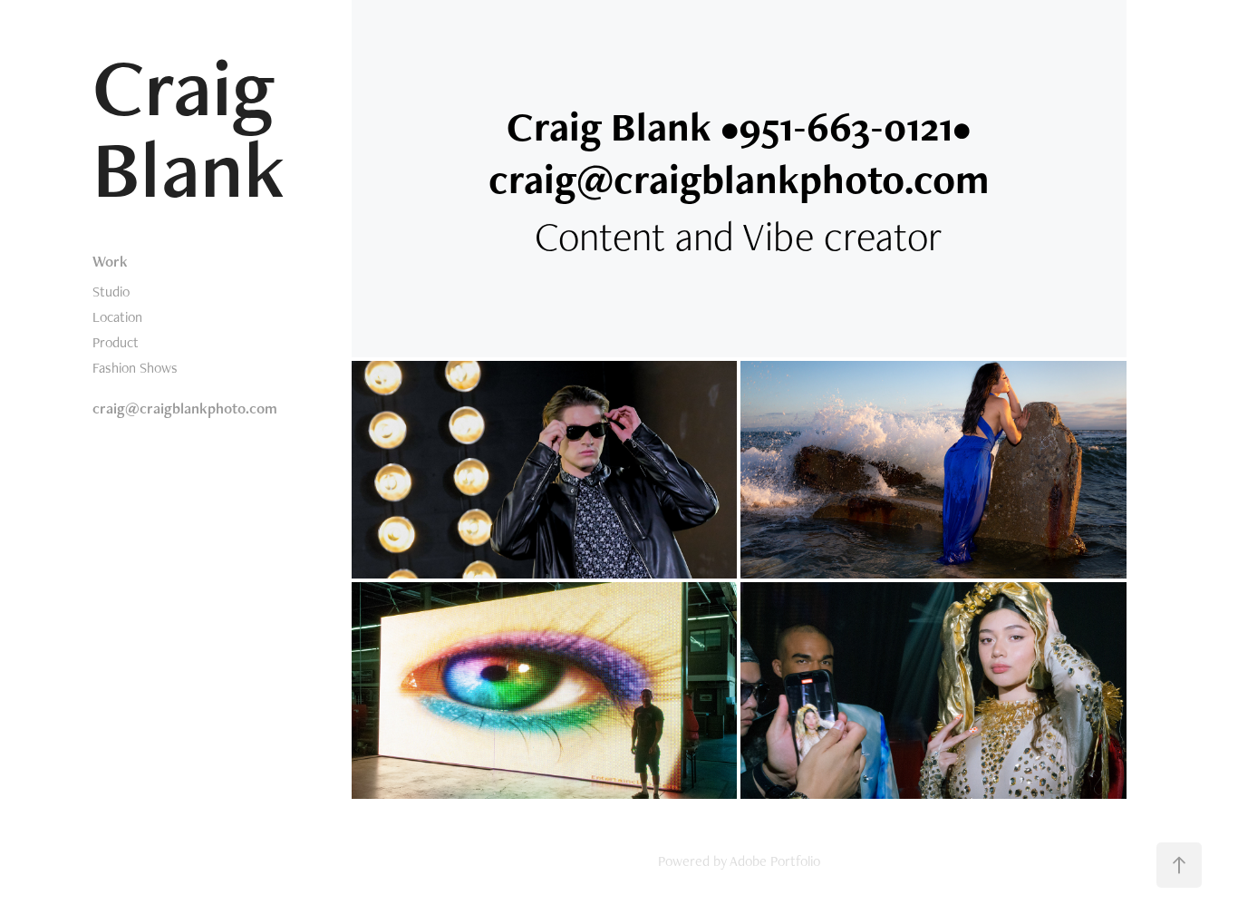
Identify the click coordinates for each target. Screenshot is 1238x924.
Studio (111, 291)
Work (110, 261)
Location (117, 316)
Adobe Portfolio (775, 861)
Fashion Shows (135, 367)
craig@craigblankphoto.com (184, 408)
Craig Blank (198, 127)
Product (115, 342)
